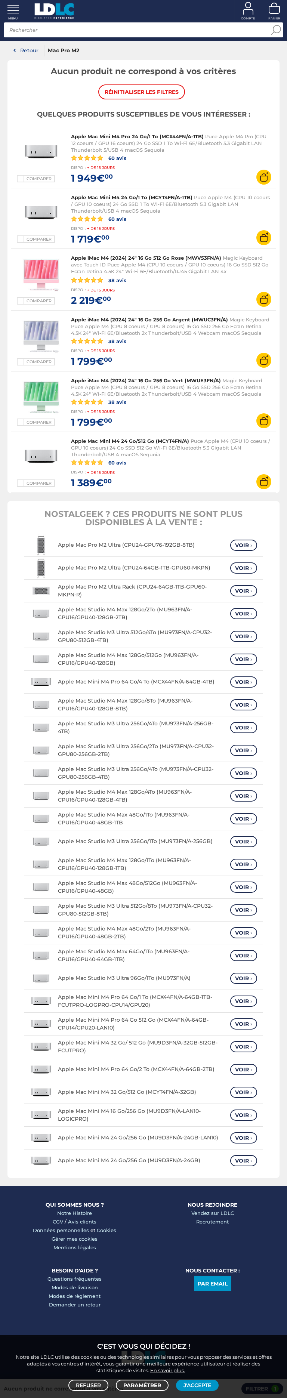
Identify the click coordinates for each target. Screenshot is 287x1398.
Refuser (88, 1385)
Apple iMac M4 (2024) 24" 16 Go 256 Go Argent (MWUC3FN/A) (149, 320)
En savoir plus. (167, 1370)
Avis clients (82, 1222)
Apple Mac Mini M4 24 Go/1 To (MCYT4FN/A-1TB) (131, 197)
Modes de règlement (75, 1296)
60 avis (116, 158)
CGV (58, 1222)
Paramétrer (142, 1385)
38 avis (116, 280)
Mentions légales (74, 1247)
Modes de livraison (75, 1287)
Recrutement (212, 1222)
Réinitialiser (142, 92)
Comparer (39, 178)
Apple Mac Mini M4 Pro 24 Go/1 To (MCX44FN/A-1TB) (137, 136)
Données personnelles (61, 1230)
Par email (213, 1283)
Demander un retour (75, 1305)
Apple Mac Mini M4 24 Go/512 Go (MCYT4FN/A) (130, 441)
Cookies (106, 1230)
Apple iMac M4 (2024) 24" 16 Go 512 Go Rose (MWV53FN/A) (146, 258)
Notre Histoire (74, 1213)
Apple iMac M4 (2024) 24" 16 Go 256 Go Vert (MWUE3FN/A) (146, 380)
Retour (29, 50)
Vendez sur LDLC (212, 1213)
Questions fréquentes (74, 1279)
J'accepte (197, 1385)
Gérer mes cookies (75, 1239)
